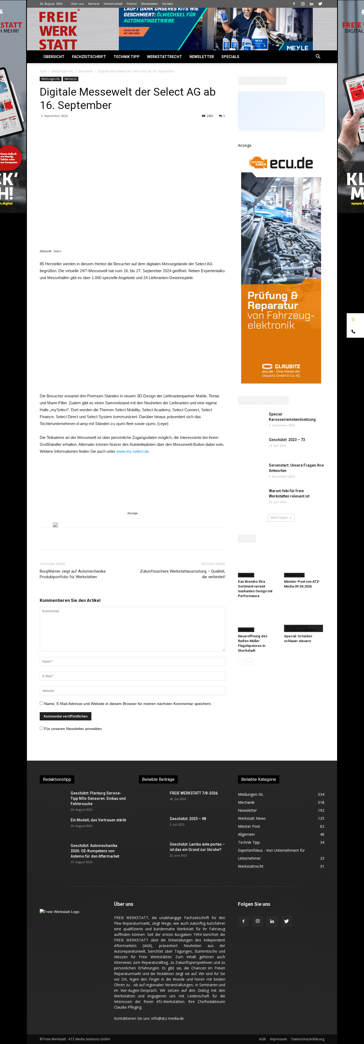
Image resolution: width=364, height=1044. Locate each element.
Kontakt (167, 4)
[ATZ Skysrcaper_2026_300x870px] (281, 382)
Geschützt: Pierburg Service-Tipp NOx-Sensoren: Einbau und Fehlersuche (98, 798)
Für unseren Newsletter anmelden (73, 729)
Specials (230, 57)
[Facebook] (294, 3)
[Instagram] (303, 3)
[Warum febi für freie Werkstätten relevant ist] (251, 497)
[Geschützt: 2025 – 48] (152, 825)
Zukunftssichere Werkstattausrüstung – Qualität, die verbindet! (182, 574)
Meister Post (294, 575)
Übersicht (53, 57)
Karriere (93, 4)
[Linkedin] (312, 3)
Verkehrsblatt (113, 4)
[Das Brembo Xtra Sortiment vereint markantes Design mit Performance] (258, 563)
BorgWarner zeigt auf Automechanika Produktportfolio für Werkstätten (73, 574)
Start (43, 71)
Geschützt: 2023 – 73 (287, 440)
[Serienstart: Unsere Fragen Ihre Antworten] (251, 472)
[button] (318, 57)
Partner (132, 4)
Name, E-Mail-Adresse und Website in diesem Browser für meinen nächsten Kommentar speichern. (128, 704)
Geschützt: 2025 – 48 (188, 819)
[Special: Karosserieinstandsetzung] (251, 420)
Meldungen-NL (63, 71)
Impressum (278, 1039)
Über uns (77, 4)
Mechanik (86, 71)
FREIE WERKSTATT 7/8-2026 (194, 793)
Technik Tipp (127, 57)
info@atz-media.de (167, 1018)
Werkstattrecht (164, 57)
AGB (262, 1039)
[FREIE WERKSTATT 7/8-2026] (152, 799)
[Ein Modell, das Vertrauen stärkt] (53, 826)
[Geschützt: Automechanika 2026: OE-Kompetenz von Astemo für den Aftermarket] (52, 852)
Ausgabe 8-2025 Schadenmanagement (300, 628)
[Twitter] (320, 3)
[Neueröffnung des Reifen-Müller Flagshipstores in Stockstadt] (258, 618)
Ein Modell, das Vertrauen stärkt (98, 820)
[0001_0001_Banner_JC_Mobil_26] (55, 525)
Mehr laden (279, 517)
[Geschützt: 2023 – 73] (251, 446)
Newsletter (201, 57)
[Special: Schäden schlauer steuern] (304, 618)
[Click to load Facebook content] (281, 110)
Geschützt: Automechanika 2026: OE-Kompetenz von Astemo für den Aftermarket (95, 850)
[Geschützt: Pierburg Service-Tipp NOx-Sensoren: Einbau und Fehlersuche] (53, 799)
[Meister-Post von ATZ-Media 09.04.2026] (304, 563)
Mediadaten (149, 4)
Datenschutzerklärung (307, 1039)
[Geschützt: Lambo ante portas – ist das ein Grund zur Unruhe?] (152, 851)
